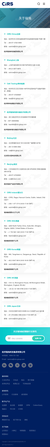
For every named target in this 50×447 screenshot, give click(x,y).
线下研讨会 (17, 420)
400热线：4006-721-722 (10, 355)
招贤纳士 (5, 434)
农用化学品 (6, 383)
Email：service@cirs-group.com (13, 359)
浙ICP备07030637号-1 (7, 445)
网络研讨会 (6, 420)
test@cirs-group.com (16, 98)
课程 (26, 420)
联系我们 (32, 430)
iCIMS (20, 409)
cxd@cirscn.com (15, 179)
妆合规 (12, 405)
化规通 (4, 405)
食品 (22, 380)
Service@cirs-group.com (17, 236)
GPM (28, 405)
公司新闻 (5, 394)
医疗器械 (31, 380)
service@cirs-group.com (17, 46)
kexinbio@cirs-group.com (18, 124)
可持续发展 (27, 383)
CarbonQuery (37, 405)
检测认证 (16, 383)
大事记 (14, 430)
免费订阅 (38, 338)
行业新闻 (15, 394)
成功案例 (24, 394)
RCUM (12, 409)
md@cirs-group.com (16, 150)
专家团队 (23, 430)
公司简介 (5, 430)
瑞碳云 (4, 409)
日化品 (15, 380)
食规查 (20, 405)
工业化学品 (6, 380)
